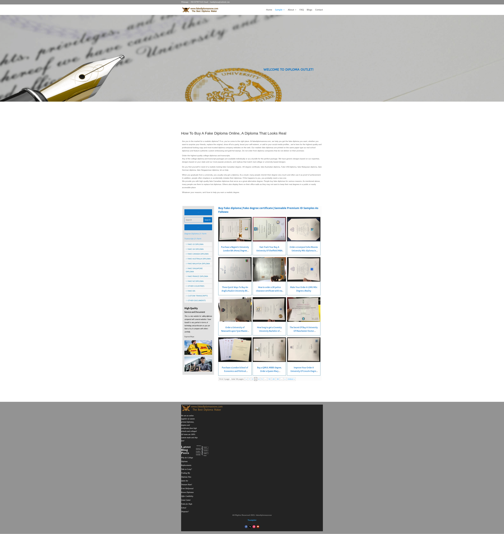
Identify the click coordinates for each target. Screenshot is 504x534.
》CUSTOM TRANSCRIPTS (197, 295)
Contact (319, 10)
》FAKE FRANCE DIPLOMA (197, 276)
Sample (278, 10)
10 (269, 379)
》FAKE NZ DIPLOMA (195, 281)
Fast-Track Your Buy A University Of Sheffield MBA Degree (269, 250)
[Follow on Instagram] (254, 526)
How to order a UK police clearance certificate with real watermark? (269, 291)
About (291, 10)
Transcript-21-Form (192, 238)
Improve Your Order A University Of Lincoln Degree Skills (303, 371)
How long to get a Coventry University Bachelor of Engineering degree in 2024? (269, 331)
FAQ (302, 10)
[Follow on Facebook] (246, 526)
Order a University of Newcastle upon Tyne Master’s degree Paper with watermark (235, 331)
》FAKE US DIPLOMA (194, 244)
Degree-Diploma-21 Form (195, 233)
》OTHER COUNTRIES (195, 286)
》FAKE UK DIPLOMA (195, 249)
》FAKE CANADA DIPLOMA (197, 254)
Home (269, 10)
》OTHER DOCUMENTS (196, 300)
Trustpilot (252, 520)
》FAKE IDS (190, 291)
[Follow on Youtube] (257, 526)
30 (278, 379)
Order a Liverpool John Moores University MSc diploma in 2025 (304, 250)
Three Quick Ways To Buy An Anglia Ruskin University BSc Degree (235, 291)
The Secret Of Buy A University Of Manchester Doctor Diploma (304, 331)
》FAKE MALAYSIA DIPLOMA (198, 263)
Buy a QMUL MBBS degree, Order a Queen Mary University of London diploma (269, 371)
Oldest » (291, 379)
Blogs (309, 10)
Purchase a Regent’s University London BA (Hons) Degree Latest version (235, 250)
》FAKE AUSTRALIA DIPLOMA (198, 258)
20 (273, 379)
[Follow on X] (250, 526)
